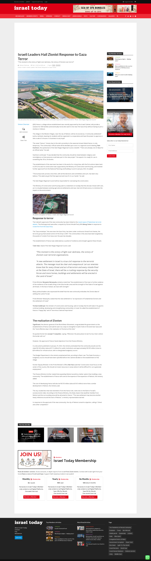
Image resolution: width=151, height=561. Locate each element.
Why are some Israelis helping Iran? (123, 75)
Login (46, 2)
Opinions (117, 57)
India (110, 536)
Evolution (112, 530)
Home (19, 67)
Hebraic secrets (130, 551)
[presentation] (129, 86)
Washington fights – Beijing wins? (123, 59)
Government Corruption (116, 542)
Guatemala (122, 533)
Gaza (53, 65)
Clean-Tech (129, 542)
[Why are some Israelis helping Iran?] (110, 74)
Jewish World (90, 526)
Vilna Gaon (117, 536)
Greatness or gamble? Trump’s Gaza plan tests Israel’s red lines (90, 435)
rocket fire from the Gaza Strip (43, 227)
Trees (119, 530)
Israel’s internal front (61, 528)
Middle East (120, 93)
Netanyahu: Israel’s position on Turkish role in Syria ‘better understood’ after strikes (120, 97)
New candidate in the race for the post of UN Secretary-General (123, 67)
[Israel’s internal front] (49, 528)
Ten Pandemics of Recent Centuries (120, 527)
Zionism (58, 65)
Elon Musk (112, 545)
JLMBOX (28, 2)
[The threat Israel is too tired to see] (80, 543)
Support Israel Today (37, 2)
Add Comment (23, 132)
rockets (130, 533)
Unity (111, 554)
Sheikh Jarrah (113, 533)
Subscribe (18, 537)
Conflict (117, 73)
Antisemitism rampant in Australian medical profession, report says (95, 530)
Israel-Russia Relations (116, 551)
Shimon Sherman (24, 65)
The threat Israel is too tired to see (95, 544)
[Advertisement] (75, 39)
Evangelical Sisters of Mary (117, 539)
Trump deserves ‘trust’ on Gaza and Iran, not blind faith (31, 435)
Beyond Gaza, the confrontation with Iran (60, 435)
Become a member (19, 2)
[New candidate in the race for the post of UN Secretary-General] (110, 66)
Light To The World (123, 545)
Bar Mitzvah (126, 530)
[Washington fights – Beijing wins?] (110, 58)
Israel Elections (114, 548)
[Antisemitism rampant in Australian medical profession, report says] (80, 528)
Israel (24, 67)
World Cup (124, 548)
